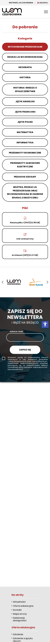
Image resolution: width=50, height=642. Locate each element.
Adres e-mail (16, 331)
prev (3, 282)
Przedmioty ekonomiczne (25, 152)
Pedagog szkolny (25, 176)
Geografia (25, 67)
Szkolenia (18, 634)
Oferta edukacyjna (23, 606)
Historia (25, 77)
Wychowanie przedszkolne (25, 46)
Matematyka (25, 132)
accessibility (45, 324)
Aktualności (19, 602)
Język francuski (25, 111)
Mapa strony (20, 614)
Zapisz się (25, 349)
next (46, 282)
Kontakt (17, 610)
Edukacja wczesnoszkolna (25, 57)
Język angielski (25, 101)
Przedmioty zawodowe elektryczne (25, 164)
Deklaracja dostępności (19, 619)
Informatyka (25, 142)
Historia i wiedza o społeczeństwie (25, 89)
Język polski (25, 122)
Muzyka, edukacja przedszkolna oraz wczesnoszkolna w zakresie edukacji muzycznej (25, 192)
